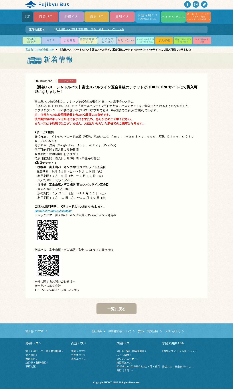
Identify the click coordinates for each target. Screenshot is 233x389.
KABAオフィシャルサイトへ (178, 351)
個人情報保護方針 (202, 40)
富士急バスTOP (35, 331)
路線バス (71, 16)
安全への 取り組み (107, 40)
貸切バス (122, 16)
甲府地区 (30, 366)
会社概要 (69, 40)
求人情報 (164, 40)
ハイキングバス (173, 17)
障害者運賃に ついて (89, 41)
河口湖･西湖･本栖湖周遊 (130, 351)
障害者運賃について (119, 331)
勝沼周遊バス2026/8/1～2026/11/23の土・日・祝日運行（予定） (138, 366)
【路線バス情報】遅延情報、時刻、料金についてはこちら (90, 29)
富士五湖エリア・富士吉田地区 (43, 351)
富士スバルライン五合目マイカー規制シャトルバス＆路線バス (199, 16)
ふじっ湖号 (123, 354)
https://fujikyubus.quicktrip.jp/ (53, 210)
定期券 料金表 (31, 40)
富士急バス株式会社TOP (39, 49)
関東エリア (77, 351)
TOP (27, 16)
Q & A (50, 40)
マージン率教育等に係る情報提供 (145, 40)
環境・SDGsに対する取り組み (183, 40)
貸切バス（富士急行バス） (177, 366)
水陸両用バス (147, 16)
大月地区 (30, 354)
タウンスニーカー (127, 358)
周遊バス (46, 16)
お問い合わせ (126, 40)
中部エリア (77, 354)
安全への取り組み (148, 331)
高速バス (97, 16)
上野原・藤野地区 (36, 362)
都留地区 (30, 358)
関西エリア (77, 358)
